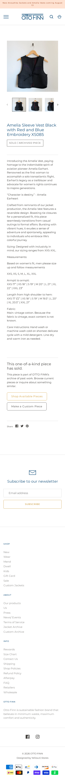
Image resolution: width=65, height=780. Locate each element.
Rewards (9, 649)
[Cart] (59, 17)
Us (5, 607)
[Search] (51, 17)
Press (6, 612)
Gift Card (9, 575)
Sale (6, 580)
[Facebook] (27, 737)
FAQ (6, 682)
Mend (7, 561)
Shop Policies (11, 668)
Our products (12, 603)
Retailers (9, 687)
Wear (6, 556)
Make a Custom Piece (26, 406)
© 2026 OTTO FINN (32, 753)
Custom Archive (13, 631)
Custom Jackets (13, 585)
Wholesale (10, 692)
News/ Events (12, 617)
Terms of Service (13, 622)
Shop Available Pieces (27, 396)
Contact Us (10, 659)
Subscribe (32, 504)
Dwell (7, 566)
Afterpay (9, 678)
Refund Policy (12, 673)
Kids (6, 571)
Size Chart (10, 654)
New (6, 552)
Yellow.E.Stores (40, 757)
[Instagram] (38, 737)
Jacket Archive (12, 627)
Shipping (9, 663)
